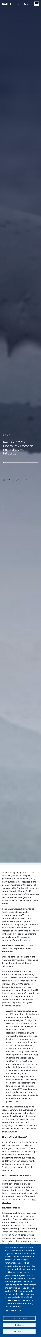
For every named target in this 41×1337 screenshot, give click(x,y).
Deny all (19, 1325)
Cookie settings (19, 1318)
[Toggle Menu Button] (36, 3)
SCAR (28, 971)
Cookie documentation (14, 1311)
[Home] (7, 4)
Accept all (19, 1332)
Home (7, 435)
